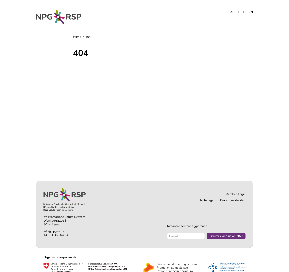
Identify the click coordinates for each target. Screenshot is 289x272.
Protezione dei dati (232, 200)
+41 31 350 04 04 (56, 235)
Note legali (207, 200)
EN (251, 12)
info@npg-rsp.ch (55, 231)
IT (244, 12)
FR (238, 12)
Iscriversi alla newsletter (226, 236)
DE (232, 12)
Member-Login (235, 194)
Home (77, 37)
